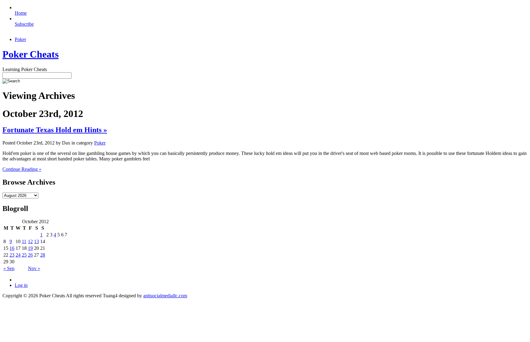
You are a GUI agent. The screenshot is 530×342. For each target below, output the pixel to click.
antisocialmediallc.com (165, 295)
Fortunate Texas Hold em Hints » (54, 130)
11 (24, 241)
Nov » (34, 268)
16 (12, 248)
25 (24, 254)
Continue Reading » (21, 169)
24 (18, 254)
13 (36, 241)
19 (30, 248)
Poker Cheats (30, 54)
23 (12, 254)
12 (30, 241)
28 (42, 254)
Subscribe (24, 24)
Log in (21, 285)
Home (21, 13)
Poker (20, 39)
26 (30, 254)
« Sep (8, 268)
